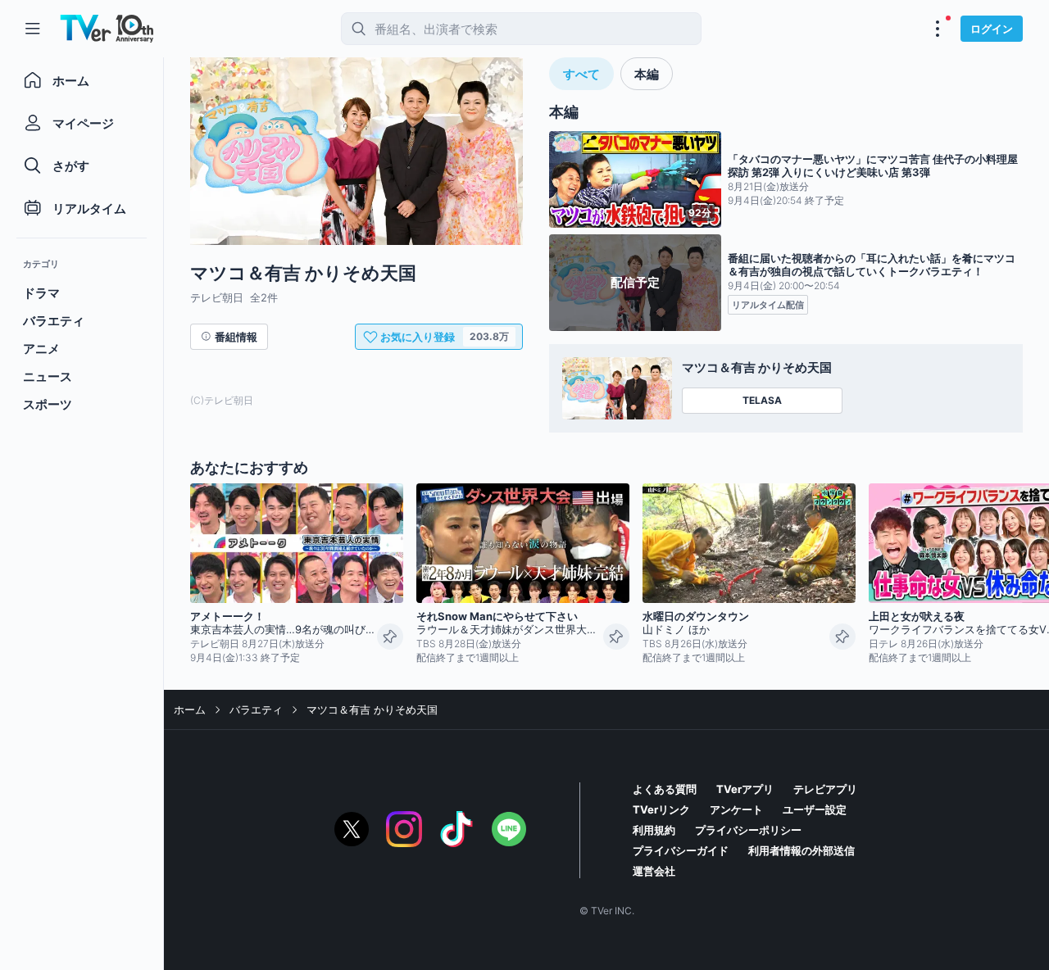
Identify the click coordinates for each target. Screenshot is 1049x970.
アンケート (736, 809)
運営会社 (654, 870)
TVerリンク (661, 809)
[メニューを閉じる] (33, 29)
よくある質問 (665, 788)
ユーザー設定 (815, 809)
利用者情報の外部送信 (801, 850)
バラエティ (256, 709)
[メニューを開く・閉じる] (937, 29)
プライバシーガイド (681, 850)
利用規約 (654, 829)
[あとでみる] (390, 636)
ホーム (190, 709)
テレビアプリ (825, 788)
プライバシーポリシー (748, 829)
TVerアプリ (745, 788)
